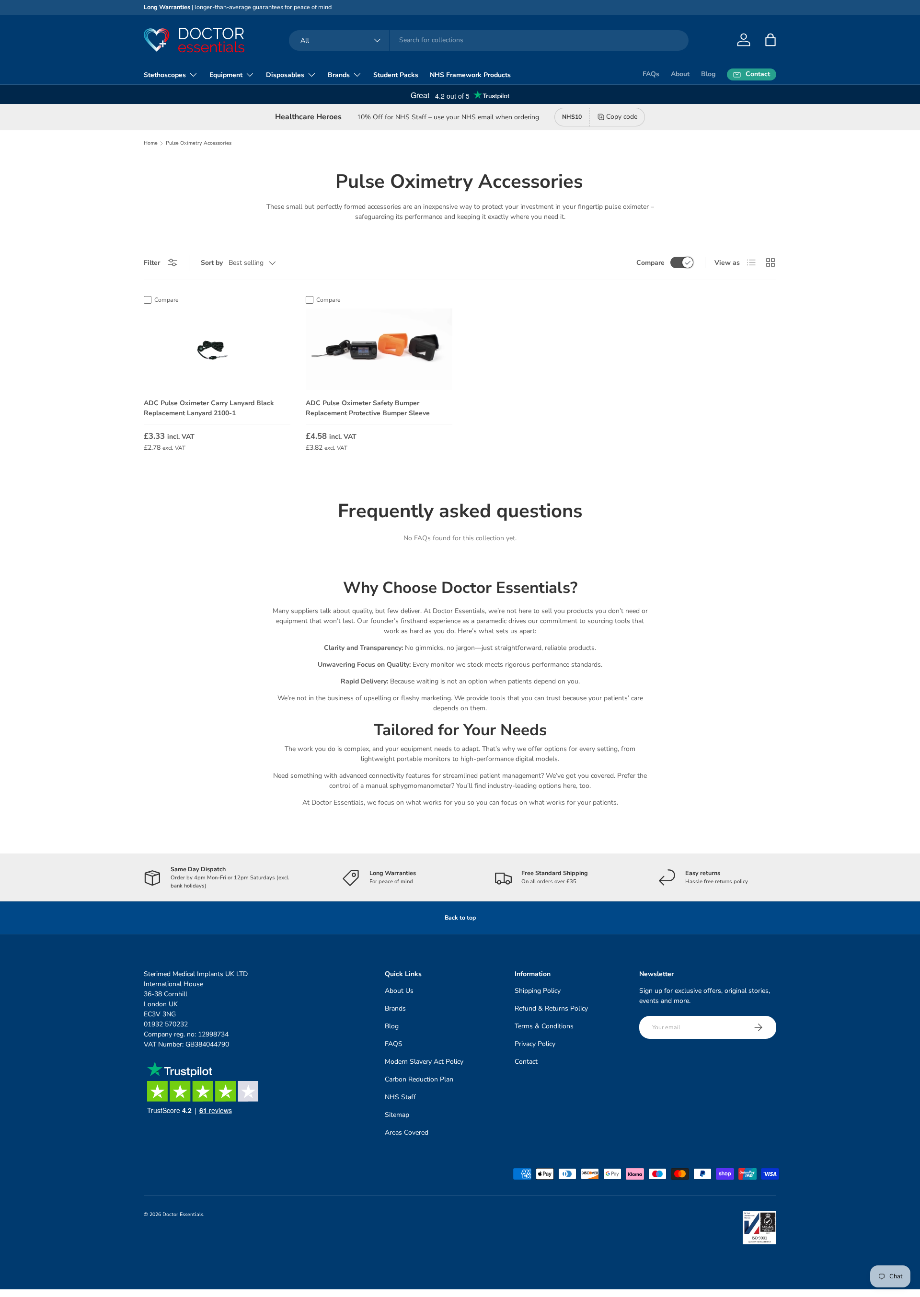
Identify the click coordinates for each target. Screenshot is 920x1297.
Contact (526, 1061)
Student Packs (395, 75)
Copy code (621, 116)
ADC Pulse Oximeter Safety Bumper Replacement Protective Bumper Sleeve (368, 408)
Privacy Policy (535, 1043)
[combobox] (489, 40)
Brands (339, 75)
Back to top (460, 918)
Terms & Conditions (544, 1026)
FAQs (651, 74)
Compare (650, 262)
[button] (770, 39)
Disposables (285, 75)
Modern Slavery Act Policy (424, 1061)
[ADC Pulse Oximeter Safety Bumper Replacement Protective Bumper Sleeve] (379, 349)
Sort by (212, 262)
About (680, 74)
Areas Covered (406, 1132)
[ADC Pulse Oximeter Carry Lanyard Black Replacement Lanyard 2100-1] (217, 349)
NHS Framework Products (470, 75)
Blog (708, 74)
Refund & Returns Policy (551, 1008)
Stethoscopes (165, 75)
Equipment (225, 75)
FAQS (393, 1043)
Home (151, 143)
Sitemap (397, 1114)
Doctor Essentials (182, 1214)
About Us (399, 990)
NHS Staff (400, 1097)
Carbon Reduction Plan (419, 1079)
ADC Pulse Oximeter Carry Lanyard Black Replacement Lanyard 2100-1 (209, 408)
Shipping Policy (538, 990)
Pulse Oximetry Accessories (198, 143)
